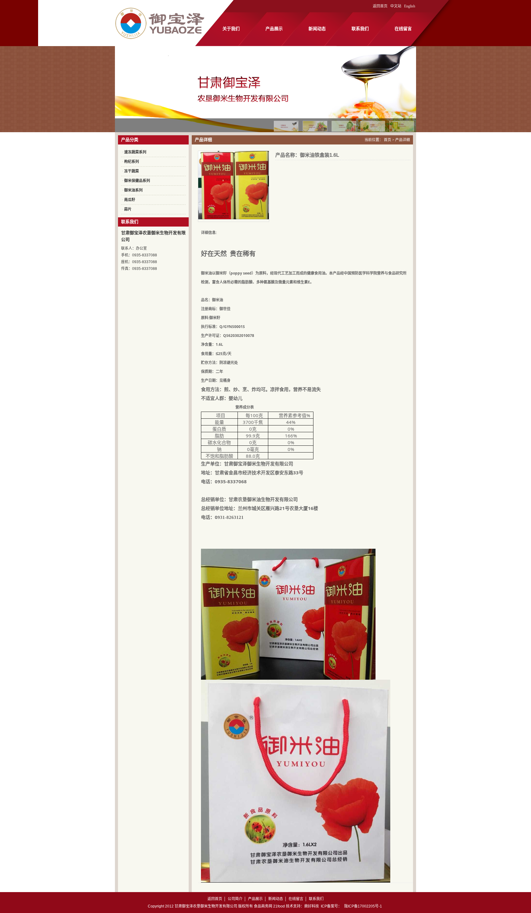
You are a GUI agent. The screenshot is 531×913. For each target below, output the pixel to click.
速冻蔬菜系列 (135, 152)
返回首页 (380, 6)
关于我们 (231, 28)
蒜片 (128, 209)
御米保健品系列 (137, 181)
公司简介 (235, 899)
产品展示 (274, 28)
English (409, 6)
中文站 (395, 6)
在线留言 (403, 28)
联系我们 (360, 28)
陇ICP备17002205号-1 (363, 906)
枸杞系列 (131, 162)
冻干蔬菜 (131, 171)
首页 (387, 140)
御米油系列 (133, 190)
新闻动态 (317, 28)
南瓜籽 (129, 200)
